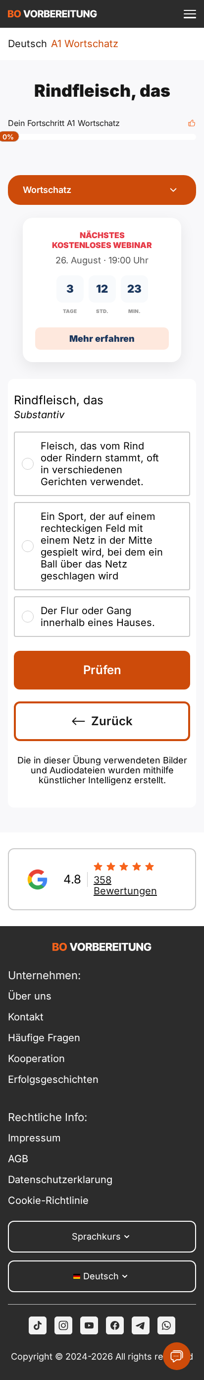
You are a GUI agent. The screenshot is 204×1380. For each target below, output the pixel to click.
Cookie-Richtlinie (48, 1200)
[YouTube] (89, 1325)
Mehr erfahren (102, 338)
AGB (18, 1158)
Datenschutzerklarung (55, 1179)
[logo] (52, 14)
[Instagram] (63, 1325)
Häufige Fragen (44, 1037)
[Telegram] (141, 1325)
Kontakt (26, 1016)
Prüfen (102, 670)
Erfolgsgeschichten (53, 1079)
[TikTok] (38, 1325)
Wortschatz (47, 190)
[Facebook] (115, 1325)
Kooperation (36, 1058)
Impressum (34, 1137)
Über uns (29, 996)
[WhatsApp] (166, 1325)
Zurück (112, 721)
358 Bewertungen (125, 885)
